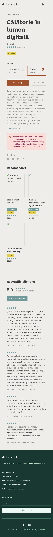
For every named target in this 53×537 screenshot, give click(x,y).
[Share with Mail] (8, 158)
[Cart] (43, 4)
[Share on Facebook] (13, 158)
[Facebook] (23, 525)
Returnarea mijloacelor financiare (16, 480)
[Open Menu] (49, 4)
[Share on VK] (23, 158)
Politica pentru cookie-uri (13, 489)
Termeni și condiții (10, 476)
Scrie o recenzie (17, 298)
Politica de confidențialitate (14, 485)
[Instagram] (29, 525)
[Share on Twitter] (18, 158)
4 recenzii (21, 47)
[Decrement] (34, 82)
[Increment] (43, 82)
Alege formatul (17, 193)
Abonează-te (26, 510)
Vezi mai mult (15, 128)
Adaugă (20, 82)
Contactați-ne (8, 472)
